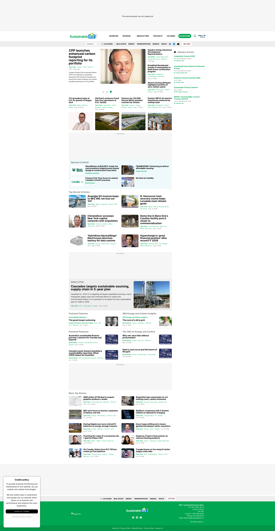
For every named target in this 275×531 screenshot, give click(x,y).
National (164, 59)
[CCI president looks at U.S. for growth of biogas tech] (81, 121)
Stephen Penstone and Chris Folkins (81, 323)
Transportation (143, 44)
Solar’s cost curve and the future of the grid (139, 350)
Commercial (107, 105)
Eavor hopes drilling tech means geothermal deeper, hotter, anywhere (153, 425)
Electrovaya (105, 243)
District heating (159, 206)
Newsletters (143, 36)
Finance (156, 44)
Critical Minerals (153, 226)
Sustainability (152, 76)
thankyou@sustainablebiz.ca (193, 518)
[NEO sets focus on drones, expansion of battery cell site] (75, 414)
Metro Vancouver (146, 228)
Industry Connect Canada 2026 (187, 78)
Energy (131, 44)
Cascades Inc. (76, 294)
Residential (159, 74)
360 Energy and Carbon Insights (134, 317)
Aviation (105, 454)
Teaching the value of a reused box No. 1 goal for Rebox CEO (101, 437)
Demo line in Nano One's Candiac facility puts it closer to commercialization (154, 219)
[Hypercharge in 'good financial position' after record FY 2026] (130, 240)
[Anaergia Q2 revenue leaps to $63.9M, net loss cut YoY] (77, 201)
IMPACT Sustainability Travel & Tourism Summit (187, 98)
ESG (80, 306)
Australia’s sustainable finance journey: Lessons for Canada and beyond (85, 337)
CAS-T (86, 294)
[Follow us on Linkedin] (175, 44)
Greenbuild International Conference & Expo (189, 67)
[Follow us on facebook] (171, 44)
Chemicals (152, 441)
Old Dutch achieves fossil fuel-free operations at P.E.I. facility (107, 100)
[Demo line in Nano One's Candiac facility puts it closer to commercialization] (130, 221)
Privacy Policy (125, 528)
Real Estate (121, 44)
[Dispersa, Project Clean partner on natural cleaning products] (127, 440)
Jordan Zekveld (141, 171)
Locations (108, 44)
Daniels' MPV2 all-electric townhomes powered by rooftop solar (160, 100)
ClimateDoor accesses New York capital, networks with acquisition (103, 218)
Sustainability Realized (77, 317)
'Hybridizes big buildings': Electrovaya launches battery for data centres (102, 238)
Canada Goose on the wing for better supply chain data (153, 450)
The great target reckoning (82, 320)
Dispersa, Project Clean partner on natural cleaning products (152, 437)
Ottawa (160, 415)
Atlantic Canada (107, 107)
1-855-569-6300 (197, 513)
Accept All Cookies (21, 511)
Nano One (163, 226)
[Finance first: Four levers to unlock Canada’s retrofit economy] (77, 182)
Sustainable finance (91, 342)
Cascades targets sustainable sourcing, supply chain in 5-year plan (100, 287)
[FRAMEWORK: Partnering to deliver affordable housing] (127, 170)
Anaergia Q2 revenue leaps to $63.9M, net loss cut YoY (103, 198)
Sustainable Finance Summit (186, 87)
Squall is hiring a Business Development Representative (160, 52)
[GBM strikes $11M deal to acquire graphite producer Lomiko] (75, 401)
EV (156, 415)
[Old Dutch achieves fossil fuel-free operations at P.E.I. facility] (107, 121)
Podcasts (157, 36)
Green (146, 441)
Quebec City (162, 402)
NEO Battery (101, 415)
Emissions (141, 323)
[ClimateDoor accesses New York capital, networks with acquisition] (77, 221)
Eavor (152, 429)
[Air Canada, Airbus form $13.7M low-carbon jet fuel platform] (75, 453)
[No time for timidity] (127, 182)
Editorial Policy (137, 528)
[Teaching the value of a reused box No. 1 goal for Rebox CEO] (75, 440)
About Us (115, 528)
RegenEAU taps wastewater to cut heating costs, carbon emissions (152, 398)
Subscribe (185, 36)
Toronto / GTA (156, 107)
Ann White (151, 57)
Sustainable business (89, 358)
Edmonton (161, 76)
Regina (71, 107)
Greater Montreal (107, 441)
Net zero (141, 340)
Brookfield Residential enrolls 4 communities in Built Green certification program (159, 68)
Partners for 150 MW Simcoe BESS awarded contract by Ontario (131, 100)
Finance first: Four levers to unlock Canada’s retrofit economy (101, 179)
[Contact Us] (179, 44)
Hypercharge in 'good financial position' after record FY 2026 (153, 238)
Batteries (106, 402)
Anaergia (104, 204)
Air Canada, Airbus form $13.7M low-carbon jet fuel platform (100, 450)
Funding (105, 224)
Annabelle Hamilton (92, 173)
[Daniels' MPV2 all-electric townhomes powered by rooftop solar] (160, 121)
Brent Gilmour (90, 183)
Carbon (79, 67)
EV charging (163, 243)
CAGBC (166, 90)
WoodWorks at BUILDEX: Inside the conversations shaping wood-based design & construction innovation (102, 168)
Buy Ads (187, 44)
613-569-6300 (198, 516)
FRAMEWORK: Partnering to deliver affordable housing (152, 167)
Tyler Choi (72, 67)
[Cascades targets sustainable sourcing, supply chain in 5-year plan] (152, 294)
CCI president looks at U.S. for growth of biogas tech (80, 100)
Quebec (95, 306)
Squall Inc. (200, 522)
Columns (171, 36)
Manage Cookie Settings (21, 517)
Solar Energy (142, 354)
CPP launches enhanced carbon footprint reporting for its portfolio (82, 57)
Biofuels (84, 105)
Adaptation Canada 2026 (184, 56)
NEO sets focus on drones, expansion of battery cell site (100, 412)
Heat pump (153, 402)
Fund (84, 67)
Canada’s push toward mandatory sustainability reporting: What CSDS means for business (85, 353)
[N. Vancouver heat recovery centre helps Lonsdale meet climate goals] (130, 201)
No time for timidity (145, 178)
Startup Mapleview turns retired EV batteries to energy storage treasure (100, 425)
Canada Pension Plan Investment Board (82, 72)
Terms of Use (148, 528)
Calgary (157, 429)
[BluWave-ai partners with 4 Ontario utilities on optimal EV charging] (127, 414)
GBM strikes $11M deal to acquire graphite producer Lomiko (98, 398)
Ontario (150, 92)
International (151, 354)
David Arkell (126, 323)
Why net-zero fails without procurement (135, 336)
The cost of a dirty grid (133, 320)
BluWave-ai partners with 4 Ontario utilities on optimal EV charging (152, 412)
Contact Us (159, 528)
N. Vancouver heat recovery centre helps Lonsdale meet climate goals (153, 200)
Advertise (113, 36)
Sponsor (126, 36)
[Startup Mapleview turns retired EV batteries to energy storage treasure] (75, 428)
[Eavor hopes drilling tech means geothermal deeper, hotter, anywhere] (127, 428)
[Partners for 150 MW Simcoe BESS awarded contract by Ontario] (133, 121)
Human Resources (162, 57)
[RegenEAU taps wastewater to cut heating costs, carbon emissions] (127, 401)
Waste (164, 44)
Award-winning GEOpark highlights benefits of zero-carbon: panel (159, 85)
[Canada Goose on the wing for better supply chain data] (127, 453)
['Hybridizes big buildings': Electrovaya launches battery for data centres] (77, 240)
